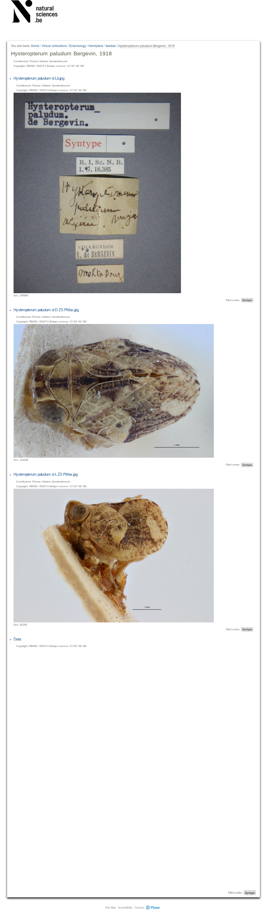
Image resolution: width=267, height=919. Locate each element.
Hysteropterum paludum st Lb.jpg (39, 78)
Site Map (110, 907)
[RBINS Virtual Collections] (37, 12)
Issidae (111, 45)
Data (17, 639)
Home (35, 45)
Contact (139, 907)
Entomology (77, 45)
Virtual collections (54, 45)
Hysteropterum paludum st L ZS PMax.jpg (46, 474)
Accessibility (125, 907)
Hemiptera (95, 45)
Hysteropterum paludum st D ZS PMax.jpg (46, 310)
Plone (153, 907)
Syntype (247, 300)
